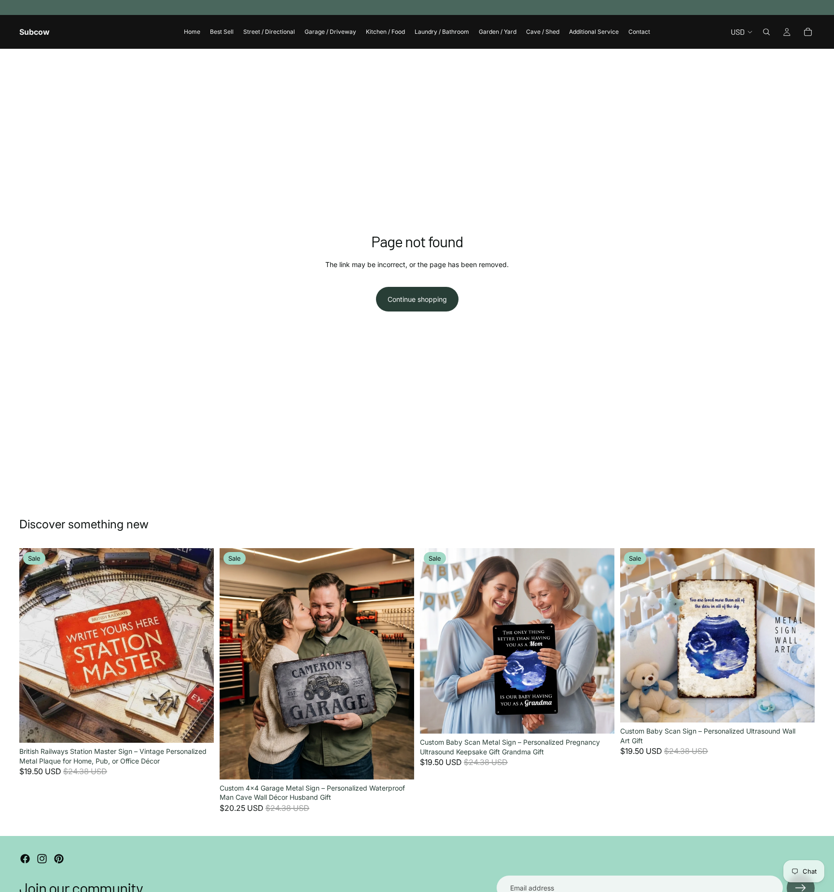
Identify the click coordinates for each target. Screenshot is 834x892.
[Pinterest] (59, 858)
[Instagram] (42, 858)
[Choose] (199, 727)
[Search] (766, 31)
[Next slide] (199, 645)
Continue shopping (417, 299)
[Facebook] (25, 858)
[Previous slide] (33, 645)
